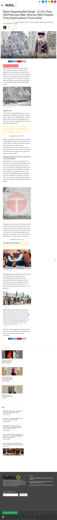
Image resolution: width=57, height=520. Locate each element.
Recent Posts (5, 348)
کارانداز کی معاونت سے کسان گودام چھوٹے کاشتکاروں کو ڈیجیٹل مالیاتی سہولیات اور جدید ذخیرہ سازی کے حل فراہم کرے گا (12, 427)
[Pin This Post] (19, 61)
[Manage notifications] (3, 517)
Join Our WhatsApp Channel (10, 512)
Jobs (24, 512)
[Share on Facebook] (10, 61)
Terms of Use (44, 514)
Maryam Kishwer (13, 26)
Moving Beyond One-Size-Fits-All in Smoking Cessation (41, 485)
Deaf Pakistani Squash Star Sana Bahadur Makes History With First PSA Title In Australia (41, 482)
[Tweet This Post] (15, 61)
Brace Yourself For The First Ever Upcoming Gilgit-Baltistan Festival (16, 245)
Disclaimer (52, 512)
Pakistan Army (11, 22)
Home (4, 22)
